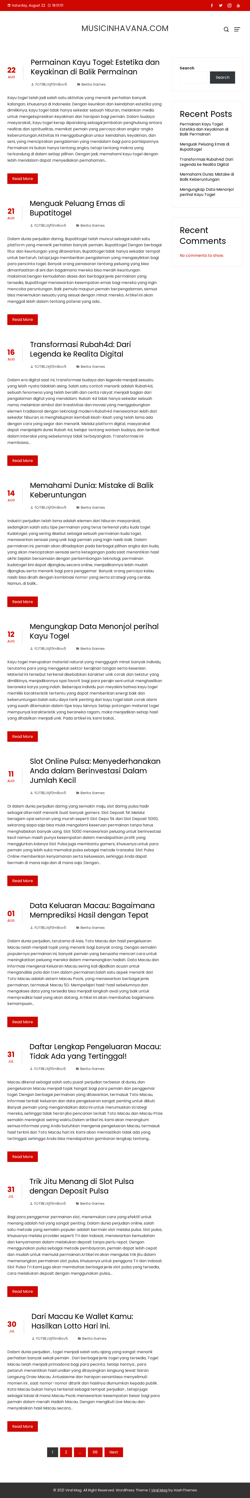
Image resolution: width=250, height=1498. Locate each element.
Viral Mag (159, 1490)
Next (113, 1452)
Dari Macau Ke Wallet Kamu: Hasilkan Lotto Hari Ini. (82, 1321)
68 (95, 1452)
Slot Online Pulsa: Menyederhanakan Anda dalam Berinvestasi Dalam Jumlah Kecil (95, 771)
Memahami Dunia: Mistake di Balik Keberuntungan (92, 490)
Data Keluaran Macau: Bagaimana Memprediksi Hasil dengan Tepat (92, 910)
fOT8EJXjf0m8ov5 (51, 84)
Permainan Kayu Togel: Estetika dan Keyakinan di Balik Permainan (95, 67)
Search (187, 68)
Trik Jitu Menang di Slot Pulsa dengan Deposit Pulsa (82, 1186)
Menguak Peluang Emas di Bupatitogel (77, 208)
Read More (22, 178)
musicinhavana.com (125, 28)
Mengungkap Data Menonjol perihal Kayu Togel (94, 631)
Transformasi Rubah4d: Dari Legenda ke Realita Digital (80, 349)
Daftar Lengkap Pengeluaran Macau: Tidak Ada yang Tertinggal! (95, 1051)
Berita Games (94, 84)
